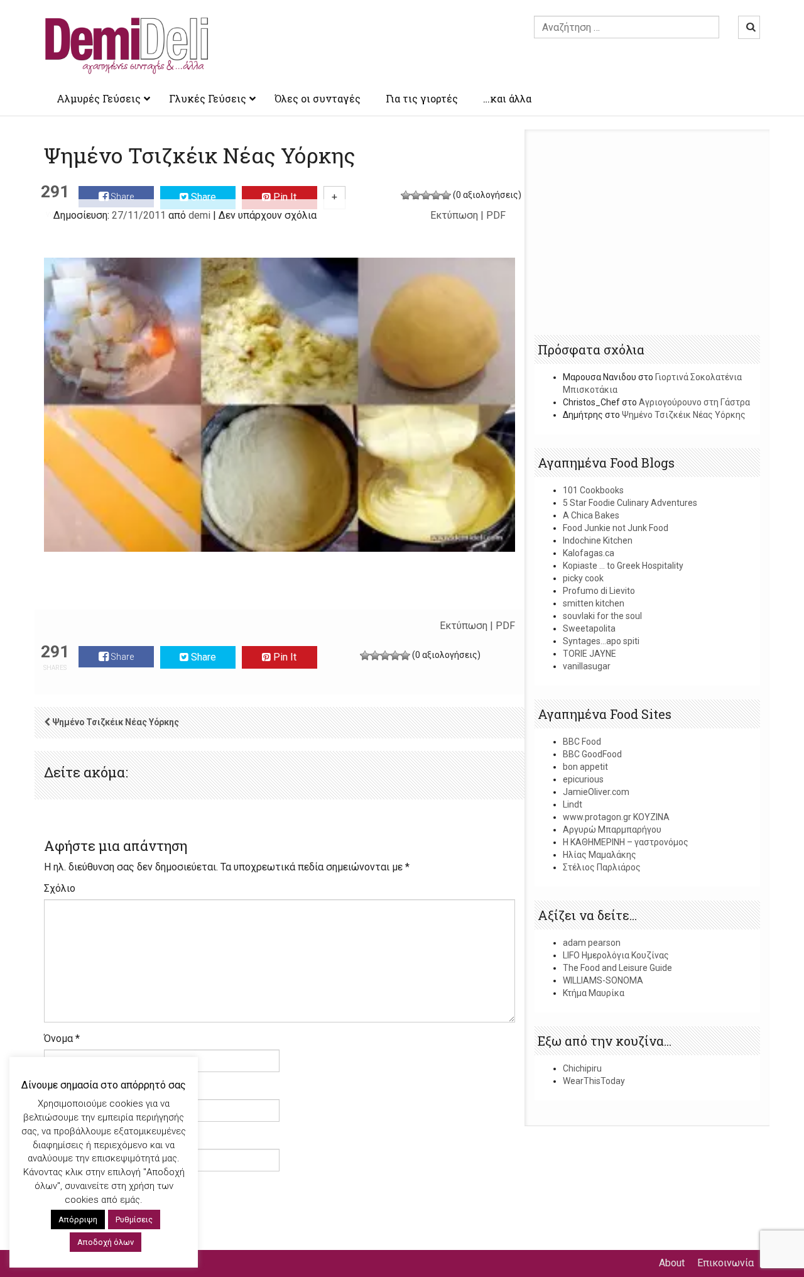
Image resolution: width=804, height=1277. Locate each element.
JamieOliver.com (596, 792)
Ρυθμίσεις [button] (134, 1219)
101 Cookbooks (593, 490)
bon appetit (585, 767)
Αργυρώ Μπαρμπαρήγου (612, 830)
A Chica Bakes (591, 515)
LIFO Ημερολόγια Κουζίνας (616, 955)
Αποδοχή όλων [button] (105, 1242)
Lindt (572, 804)
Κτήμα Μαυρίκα (593, 993)
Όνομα (62, 1038)
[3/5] (426, 195)
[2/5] (416, 195)
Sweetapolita (589, 628)
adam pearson (592, 943)
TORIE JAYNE (589, 654)
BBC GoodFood (592, 754)
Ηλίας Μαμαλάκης (599, 855)
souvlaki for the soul (602, 616)
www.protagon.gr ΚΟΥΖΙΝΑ (616, 817)
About (672, 1263)
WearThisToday (594, 1081)
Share (121, 197)
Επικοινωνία (725, 1263)
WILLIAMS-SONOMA (603, 980)
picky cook (583, 578)
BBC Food (582, 742)
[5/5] (446, 195)
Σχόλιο (59, 888)
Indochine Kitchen (598, 540)
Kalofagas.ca (588, 553)
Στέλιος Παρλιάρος (602, 867)
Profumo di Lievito (599, 591)
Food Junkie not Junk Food (615, 528)
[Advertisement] (647, 233)
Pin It (283, 197)
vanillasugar (587, 666)
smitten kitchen (593, 603)
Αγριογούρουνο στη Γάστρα (694, 402)
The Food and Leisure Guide (617, 968)
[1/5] (406, 195)
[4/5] (436, 195)
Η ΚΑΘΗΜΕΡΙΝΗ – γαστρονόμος (625, 842)
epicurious (583, 779)
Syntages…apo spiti (601, 641)
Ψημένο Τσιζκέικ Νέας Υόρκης (684, 415)
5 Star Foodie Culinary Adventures (630, 503)
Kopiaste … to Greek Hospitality (623, 566)
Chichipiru (582, 1068)
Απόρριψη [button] (77, 1219)
